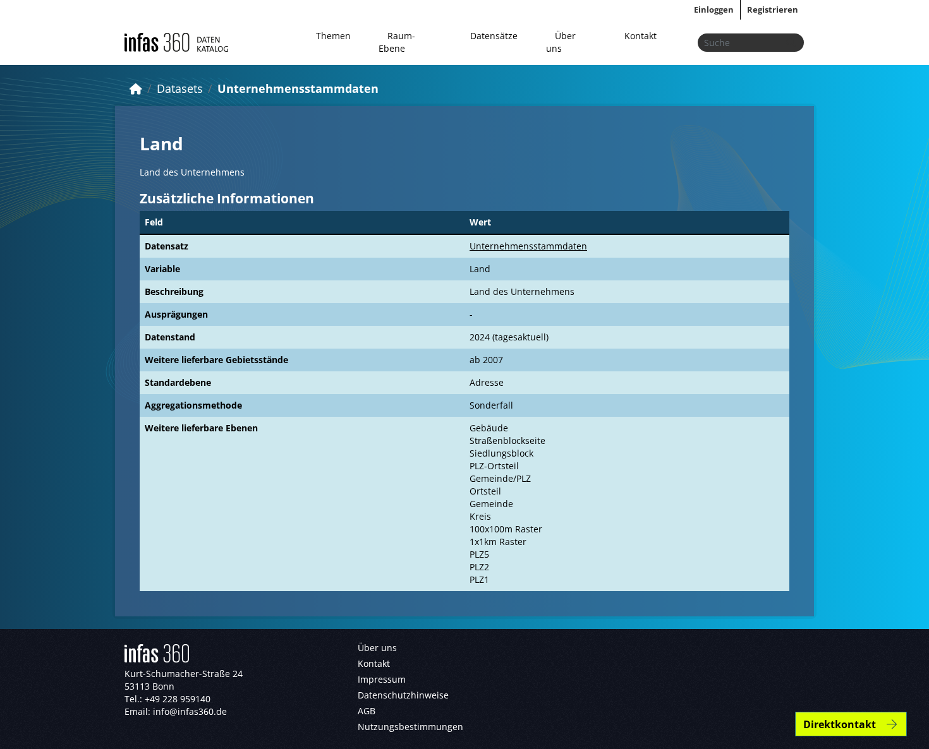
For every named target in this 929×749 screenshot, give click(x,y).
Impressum (382, 679)
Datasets (180, 88)
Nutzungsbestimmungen (410, 727)
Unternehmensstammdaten (298, 88)
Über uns (561, 42)
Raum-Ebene (397, 42)
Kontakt (640, 36)
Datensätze (494, 36)
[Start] (136, 88)
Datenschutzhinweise (403, 695)
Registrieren (772, 9)
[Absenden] (790, 42)
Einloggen (714, 9)
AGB (366, 711)
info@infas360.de (190, 711)
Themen (333, 36)
